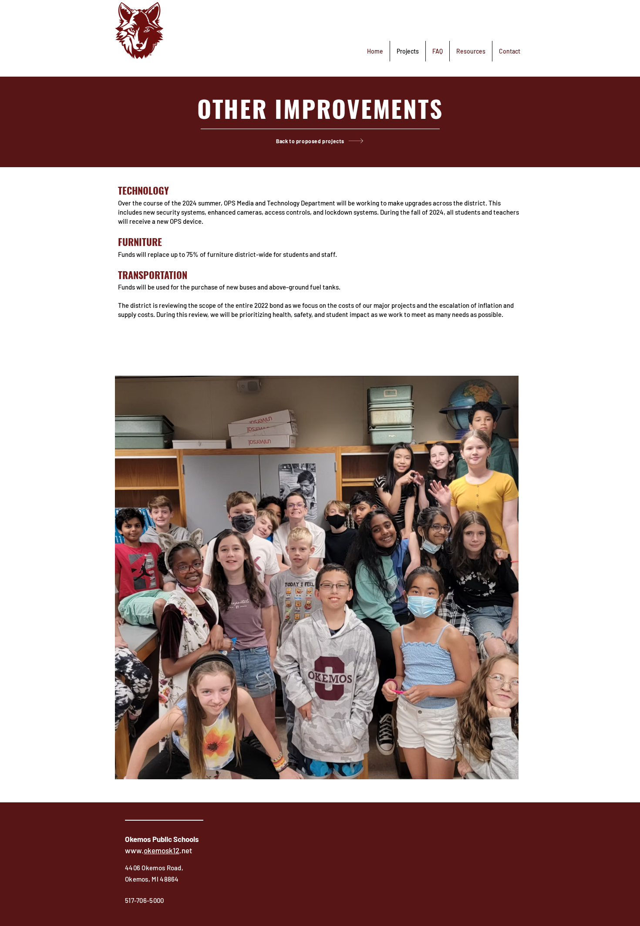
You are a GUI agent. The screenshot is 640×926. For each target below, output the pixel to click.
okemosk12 (161, 850)
